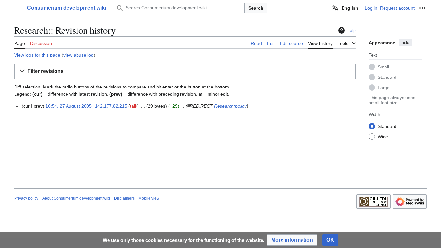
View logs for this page (37, 54)
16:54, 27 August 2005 (69, 105)
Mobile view (148, 198)
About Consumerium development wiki (76, 198)
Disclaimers (124, 198)
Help (351, 30)
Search (255, 8)
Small (383, 66)
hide (405, 42)
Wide (383, 136)
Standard (387, 77)
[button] (17, 8)
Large (384, 87)
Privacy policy (26, 198)
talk (133, 105)
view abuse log (78, 54)
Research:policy (230, 105)
